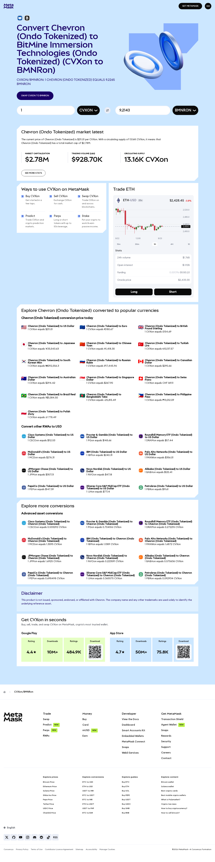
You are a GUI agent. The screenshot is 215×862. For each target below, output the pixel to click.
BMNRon (183, 110)
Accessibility (91, 849)
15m (118, 244)
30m (137, 244)
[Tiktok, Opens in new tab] (48, 837)
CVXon (86, 110)
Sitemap (79, 849)
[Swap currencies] (107, 110)
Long (134, 291)
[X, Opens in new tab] (7, 837)
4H (171, 244)
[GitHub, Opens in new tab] (14, 837)
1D (189, 244)
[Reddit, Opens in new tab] (41, 837)
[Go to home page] (9, 6)
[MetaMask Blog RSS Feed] (55, 837)
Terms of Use (36, 849)
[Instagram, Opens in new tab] (28, 837)
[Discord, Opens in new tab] (34, 837)
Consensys (9, 849)
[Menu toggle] (208, 6)
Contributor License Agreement (59, 849)
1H (155, 244)
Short (172, 291)
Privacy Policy (22, 849)
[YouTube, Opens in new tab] (21, 837)
